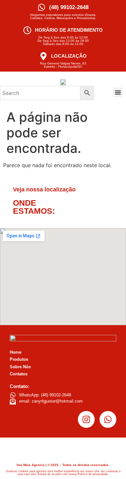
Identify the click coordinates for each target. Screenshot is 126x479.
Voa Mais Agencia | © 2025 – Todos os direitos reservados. (63, 465)
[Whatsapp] (108, 419)
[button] (118, 92)
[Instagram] (86, 419)
